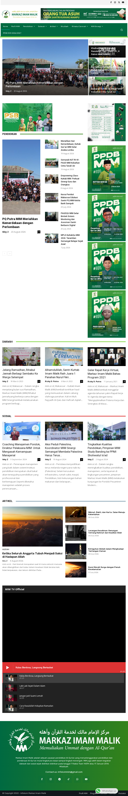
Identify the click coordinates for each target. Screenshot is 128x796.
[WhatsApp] (77, 779)
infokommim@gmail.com (70, 772)
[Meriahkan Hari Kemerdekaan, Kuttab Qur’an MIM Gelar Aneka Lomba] (107, 67)
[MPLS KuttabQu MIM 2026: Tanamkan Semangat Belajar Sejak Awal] (51, 238)
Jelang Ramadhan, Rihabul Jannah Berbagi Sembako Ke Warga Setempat (20, 373)
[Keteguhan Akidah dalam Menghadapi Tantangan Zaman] (75, 551)
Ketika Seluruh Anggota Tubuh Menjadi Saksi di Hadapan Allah (32, 555)
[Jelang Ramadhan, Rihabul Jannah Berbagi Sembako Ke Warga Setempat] (21, 356)
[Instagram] (115, 2)
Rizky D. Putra (52, 381)
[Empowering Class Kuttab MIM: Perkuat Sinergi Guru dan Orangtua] (51, 179)
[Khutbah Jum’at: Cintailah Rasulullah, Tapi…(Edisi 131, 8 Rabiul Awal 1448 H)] (107, 48)
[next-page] (10, 253)
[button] (121, 29)
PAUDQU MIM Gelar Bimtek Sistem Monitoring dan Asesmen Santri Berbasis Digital (70, 219)
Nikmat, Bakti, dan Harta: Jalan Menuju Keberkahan (106, 513)
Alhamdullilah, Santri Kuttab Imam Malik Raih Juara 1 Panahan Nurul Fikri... (62, 373)
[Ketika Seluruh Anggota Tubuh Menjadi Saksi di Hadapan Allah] (32, 526)
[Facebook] (111, 2)
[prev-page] (4, 253)
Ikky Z (9, 91)
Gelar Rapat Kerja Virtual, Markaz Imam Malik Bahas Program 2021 (104, 373)
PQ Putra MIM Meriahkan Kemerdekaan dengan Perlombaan (20, 223)
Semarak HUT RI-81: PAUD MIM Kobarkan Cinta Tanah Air (70, 163)
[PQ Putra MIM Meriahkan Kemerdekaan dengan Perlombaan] (45, 67)
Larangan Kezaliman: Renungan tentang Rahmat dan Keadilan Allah (105, 532)
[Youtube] (123, 2)
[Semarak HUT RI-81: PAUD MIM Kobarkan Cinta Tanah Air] (107, 86)
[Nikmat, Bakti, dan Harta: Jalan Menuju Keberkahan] (75, 514)
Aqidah (5, 549)
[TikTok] (68, 779)
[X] (119, 2)
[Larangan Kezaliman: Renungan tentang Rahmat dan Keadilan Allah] (75, 533)
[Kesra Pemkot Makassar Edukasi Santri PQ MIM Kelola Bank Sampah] (51, 197)
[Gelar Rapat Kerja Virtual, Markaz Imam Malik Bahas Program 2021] (107, 356)
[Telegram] (59, 779)
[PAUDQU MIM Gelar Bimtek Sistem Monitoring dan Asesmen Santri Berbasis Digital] (51, 216)
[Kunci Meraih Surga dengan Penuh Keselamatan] (75, 570)
